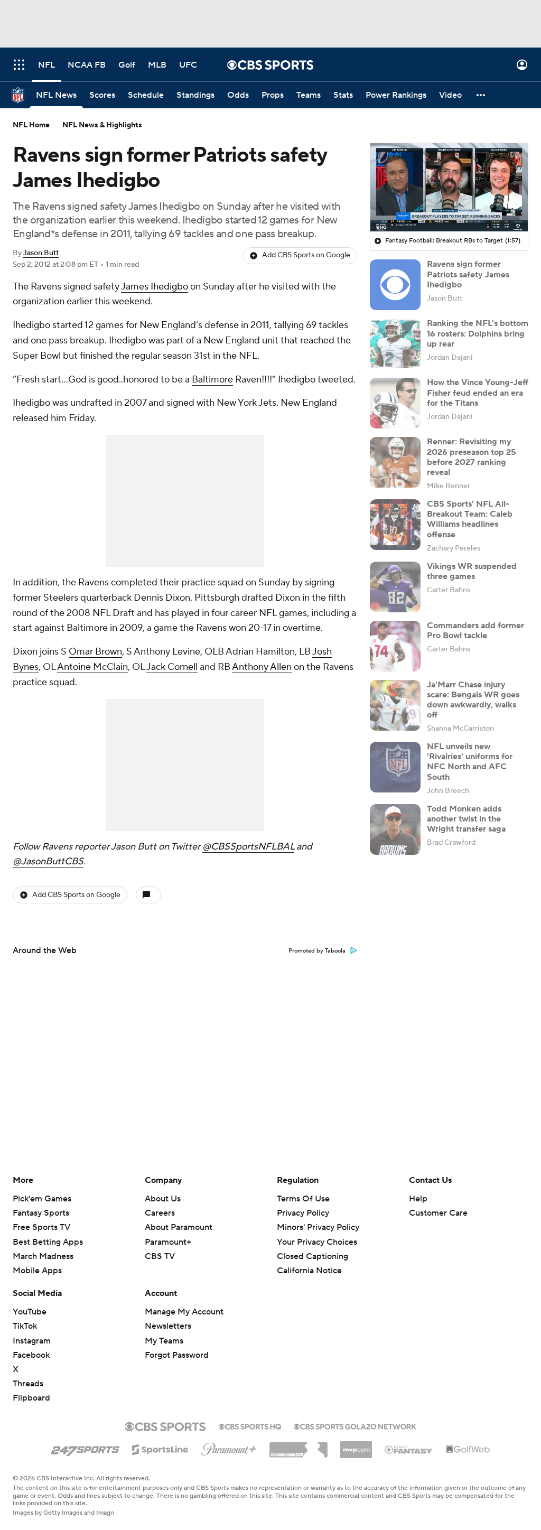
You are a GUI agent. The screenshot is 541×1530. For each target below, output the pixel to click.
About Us (163, 1198)
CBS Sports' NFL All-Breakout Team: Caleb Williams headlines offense (469, 519)
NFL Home (31, 125)
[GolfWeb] (468, 1449)
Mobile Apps (37, 1270)
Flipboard (31, 1398)
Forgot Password (177, 1355)
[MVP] (356, 1445)
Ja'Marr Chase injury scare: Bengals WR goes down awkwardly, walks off (473, 700)
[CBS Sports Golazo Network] (355, 1425)
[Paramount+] (229, 1447)
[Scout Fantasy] (409, 1449)
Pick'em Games (42, 1198)
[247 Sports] (85, 1447)
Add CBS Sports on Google (306, 255)
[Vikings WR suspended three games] (395, 587)
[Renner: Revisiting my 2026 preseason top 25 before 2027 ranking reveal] (395, 462)
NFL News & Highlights (102, 125)
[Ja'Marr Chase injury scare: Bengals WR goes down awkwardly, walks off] (395, 705)
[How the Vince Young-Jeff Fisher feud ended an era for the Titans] (395, 403)
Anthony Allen (262, 667)
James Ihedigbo (154, 287)
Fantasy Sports (41, 1213)
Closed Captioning (312, 1256)
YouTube (29, 1312)
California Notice (309, 1270)
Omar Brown (95, 652)
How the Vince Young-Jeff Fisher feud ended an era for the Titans (477, 392)
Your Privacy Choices (317, 1242)
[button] (19, 65)
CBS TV (160, 1256)
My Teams (164, 1341)
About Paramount (178, 1227)
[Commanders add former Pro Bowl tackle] (395, 646)
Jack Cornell (172, 667)
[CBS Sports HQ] (250, 1425)
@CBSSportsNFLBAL (248, 847)
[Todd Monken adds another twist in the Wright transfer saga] (395, 829)
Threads (28, 1383)
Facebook (31, 1355)
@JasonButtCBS (48, 861)
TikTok (25, 1326)
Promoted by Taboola (317, 951)
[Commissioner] (298, 1446)
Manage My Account (184, 1312)
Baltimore (212, 380)
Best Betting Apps (48, 1242)
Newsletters (168, 1326)
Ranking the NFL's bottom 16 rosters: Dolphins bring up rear (477, 333)
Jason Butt (41, 253)
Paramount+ (168, 1242)
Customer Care (438, 1213)
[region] (449, 187)
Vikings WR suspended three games (472, 571)
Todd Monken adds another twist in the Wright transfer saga (466, 819)
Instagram (32, 1341)
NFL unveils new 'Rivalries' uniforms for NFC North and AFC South (469, 761)
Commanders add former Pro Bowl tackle (475, 630)
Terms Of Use (303, 1198)
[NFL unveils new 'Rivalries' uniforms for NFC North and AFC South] (395, 767)
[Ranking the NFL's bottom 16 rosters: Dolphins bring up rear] (395, 344)
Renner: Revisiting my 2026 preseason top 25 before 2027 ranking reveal (471, 457)
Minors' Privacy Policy (318, 1227)
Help (418, 1198)
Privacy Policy (303, 1213)
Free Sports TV (41, 1227)
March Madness (43, 1256)
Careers (160, 1213)
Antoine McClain (92, 667)
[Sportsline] (160, 1448)
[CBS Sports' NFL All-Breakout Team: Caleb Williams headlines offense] (395, 524)
